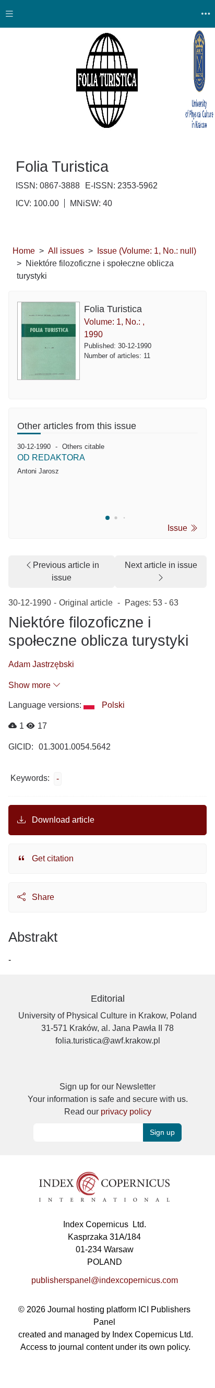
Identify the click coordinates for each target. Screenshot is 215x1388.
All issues (66, 250)
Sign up (162, 1132)
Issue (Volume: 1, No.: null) (146, 250)
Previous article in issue (66, 571)
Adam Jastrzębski (41, 664)
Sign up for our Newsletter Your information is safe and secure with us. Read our (108, 1099)
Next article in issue (161, 565)
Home (24, 250)
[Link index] (104, 1186)
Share (42, 897)
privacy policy (126, 1111)
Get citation (52, 858)
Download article (62, 819)
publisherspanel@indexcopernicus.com (104, 1280)
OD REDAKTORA (51, 457)
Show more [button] (30, 685)
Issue (178, 528)
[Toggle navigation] (9, 13)
